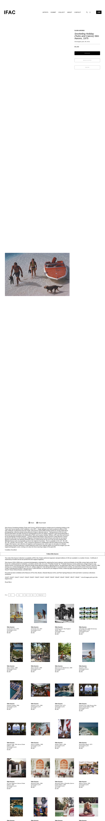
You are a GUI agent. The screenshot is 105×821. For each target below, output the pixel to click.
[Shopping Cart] (90, 12)
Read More (8, 582)
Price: (6, 595)
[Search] (87, 12)
